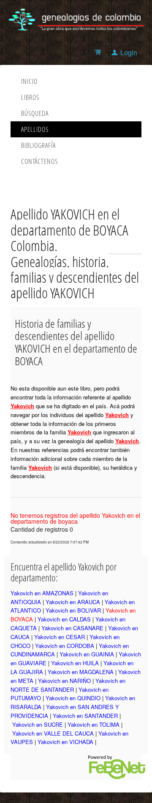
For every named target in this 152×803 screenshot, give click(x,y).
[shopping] (99, 52)
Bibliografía (38, 145)
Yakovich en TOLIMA (93, 724)
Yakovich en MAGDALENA (81, 672)
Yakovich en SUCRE (37, 724)
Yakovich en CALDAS (64, 619)
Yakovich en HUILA (75, 663)
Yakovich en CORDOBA (64, 646)
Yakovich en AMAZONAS (42, 593)
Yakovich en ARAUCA (73, 602)
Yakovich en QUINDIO (73, 698)
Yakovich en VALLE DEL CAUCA (53, 733)
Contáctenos (39, 161)
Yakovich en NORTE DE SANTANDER (68, 685)
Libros (30, 97)
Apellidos (35, 129)
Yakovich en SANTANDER (85, 716)
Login (128, 52)
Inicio (29, 81)
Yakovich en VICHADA (65, 742)
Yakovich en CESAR (59, 637)
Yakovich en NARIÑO (64, 681)
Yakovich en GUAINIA (87, 654)
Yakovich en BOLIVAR (73, 610)
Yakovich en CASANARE (72, 628)
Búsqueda (35, 113)
